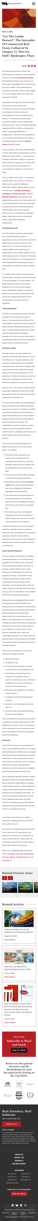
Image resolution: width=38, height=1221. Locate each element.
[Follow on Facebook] (13, 1205)
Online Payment (19, 1164)
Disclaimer (5, 1213)
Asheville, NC (12, 1174)
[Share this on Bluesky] (35, 66)
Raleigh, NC (26, 1177)
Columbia (5, 860)
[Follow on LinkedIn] (21, 1205)
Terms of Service (14, 1213)
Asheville (12, 854)
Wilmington (23, 857)
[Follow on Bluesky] (17, 1205)
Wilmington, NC (26, 1180)
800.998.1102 (15, 1118)
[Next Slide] (10, 878)
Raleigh (12, 857)
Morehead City (29, 854)
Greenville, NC (12, 1180)
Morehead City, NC (12, 1183)
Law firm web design (11, 1217)
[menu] (33, 3)
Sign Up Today (19, 1050)
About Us (19, 1154)
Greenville (19, 854)
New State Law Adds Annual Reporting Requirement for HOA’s (17, 968)
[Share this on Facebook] (29, 66)
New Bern (5, 857)
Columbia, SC (12, 1177)
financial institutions (9, 197)
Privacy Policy (23, 1213)
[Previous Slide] (4, 878)
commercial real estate (25, 78)
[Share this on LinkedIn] (32, 66)
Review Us (19, 1160)
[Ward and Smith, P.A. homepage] (11, 3)
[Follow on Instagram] (25, 1205)
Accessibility (32, 1213)
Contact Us (11, 1124)
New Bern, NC (26, 1174)
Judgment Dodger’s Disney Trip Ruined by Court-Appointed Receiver (18, 931)
